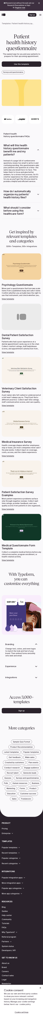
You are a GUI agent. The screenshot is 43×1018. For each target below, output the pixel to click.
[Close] (40, 987)
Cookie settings (21, 1012)
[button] (21, 150)
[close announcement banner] (39, 3)
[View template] (21, 276)
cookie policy (25, 1004)
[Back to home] (4, 15)
